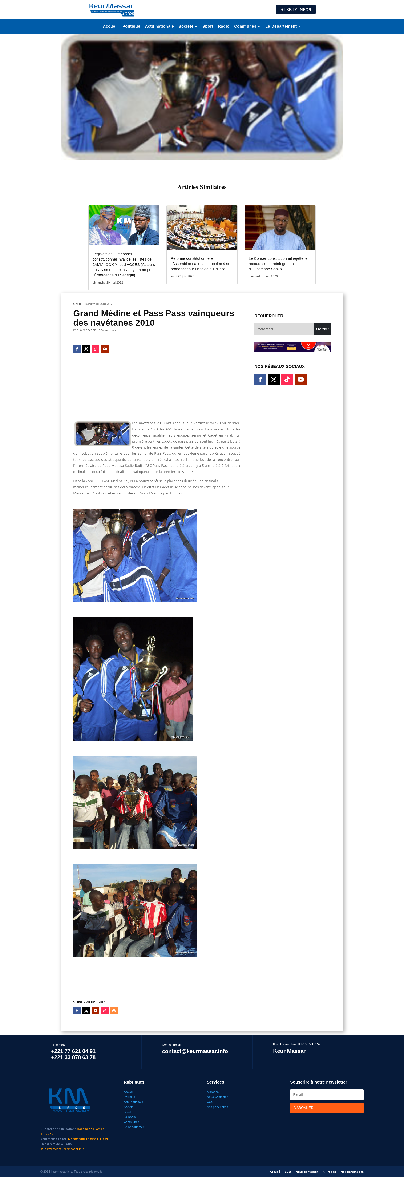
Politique (131, 26)
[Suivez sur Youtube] (105, 349)
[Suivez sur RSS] (114, 1010)
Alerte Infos (295, 9)
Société (186, 26)
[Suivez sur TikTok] (95, 349)
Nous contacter (307, 1172)
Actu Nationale (133, 1102)
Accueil (110, 26)
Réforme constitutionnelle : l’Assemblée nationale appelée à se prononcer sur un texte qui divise (200, 263)
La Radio (130, 1116)
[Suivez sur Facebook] (77, 349)
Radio (224, 26)
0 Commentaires (107, 330)
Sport (207, 26)
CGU (210, 1102)
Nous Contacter (217, 1096)
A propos (213, 1091)
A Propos (329, 1172)
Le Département (281, 26)
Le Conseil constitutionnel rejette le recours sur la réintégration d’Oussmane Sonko (278, 263)
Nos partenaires (217, 1107)
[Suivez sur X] (86, 349)
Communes (245, 26)
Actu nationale (159, 26)
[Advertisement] (202, 9)
